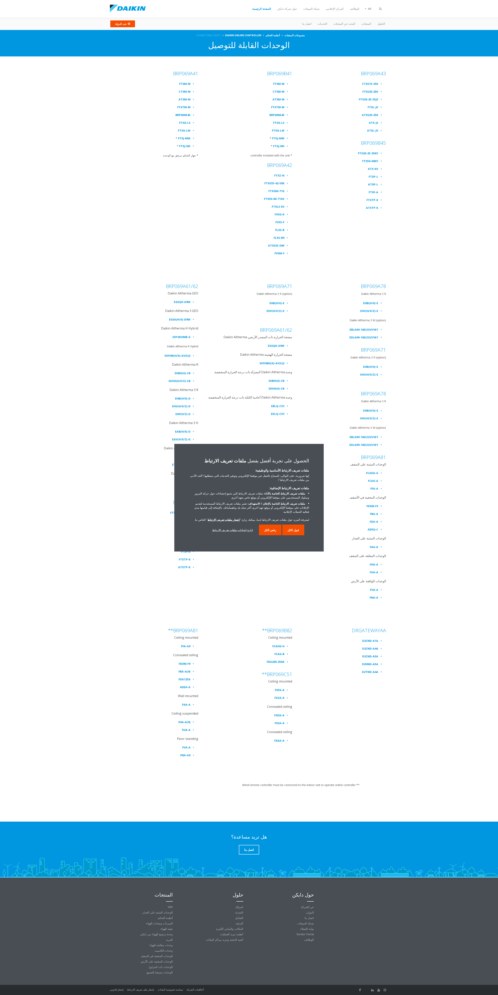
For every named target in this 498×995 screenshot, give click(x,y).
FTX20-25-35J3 (368, 99)
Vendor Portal (305, 934)
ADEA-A (185, 687)
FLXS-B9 (279, 238)
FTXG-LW (184, 130)
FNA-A (374, 597)
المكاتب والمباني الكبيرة (229, 929)
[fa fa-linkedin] (372, 990)
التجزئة (239, 912)
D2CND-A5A (370, 656)
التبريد (169, 939)
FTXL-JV (373, 107)
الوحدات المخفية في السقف (157, 956)
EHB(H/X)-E (276, 303)
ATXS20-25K (370, 115)
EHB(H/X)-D (182, 398)
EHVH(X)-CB (276, 388)
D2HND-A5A (370, 664)
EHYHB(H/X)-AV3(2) (177, 355)
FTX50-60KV (370, 161)
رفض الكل (270, 530)
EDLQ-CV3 (277, 414)
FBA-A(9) (184, 671)
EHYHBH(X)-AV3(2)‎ (272, 363)
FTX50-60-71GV (274, 199)
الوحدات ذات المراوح (161, 967)
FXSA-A (279, 723)
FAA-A (374, 547)
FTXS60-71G (276, 191)
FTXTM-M (183, 107)
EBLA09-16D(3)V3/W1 (364, 329)
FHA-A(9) (184, 722)
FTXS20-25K (370, 91)
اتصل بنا (306, 23)
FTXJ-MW (184, 138)
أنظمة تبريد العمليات (231, 934)
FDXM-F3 (372, 506)
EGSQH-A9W (182, 302)
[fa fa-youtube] (379, 990)
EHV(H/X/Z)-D (181, 406)
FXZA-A (279, 698)
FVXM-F (279, 253)
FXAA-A (279, 740)
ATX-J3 (373, 123)
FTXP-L (373, 176)
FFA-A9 (185, 646)
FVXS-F (279, 222)
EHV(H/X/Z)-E (275, 311)
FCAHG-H (278, 646)
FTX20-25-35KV (368, 153)
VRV (170, 907)
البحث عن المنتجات (344, 23)
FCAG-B (279, 654)
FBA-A (374, 514)
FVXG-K (279, 214)
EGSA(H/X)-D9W (179, 319)
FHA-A (374, 564)
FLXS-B (279, 230)
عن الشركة (307, 907)
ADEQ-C (373, 529)
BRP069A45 (182, 115)
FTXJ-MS (184, 146)
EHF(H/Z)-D (182, 414)
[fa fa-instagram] (385, 990)
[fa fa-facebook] (360, 990)
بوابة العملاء (307, 929)
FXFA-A (279, 690)
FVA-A (374, 590)
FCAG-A (373, 481)
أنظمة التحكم (165, 918)
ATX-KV (373, 169)
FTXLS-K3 (278, 206)
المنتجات (366, 23)
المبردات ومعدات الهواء (159, 923)
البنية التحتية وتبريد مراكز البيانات (224, 939)
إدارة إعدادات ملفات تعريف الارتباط (232, 530)
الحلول (381, 23)
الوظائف (309, 939)
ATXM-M (184, 99)
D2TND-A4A (370, 672)
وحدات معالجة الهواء (161, 945)
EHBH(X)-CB (182, 373)
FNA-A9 (185, 755)
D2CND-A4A (370, 648)
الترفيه (239, 923)
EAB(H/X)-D (182, 431)
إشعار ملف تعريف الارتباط (140, 989)
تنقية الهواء (166, 929)
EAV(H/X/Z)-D (181, 439)
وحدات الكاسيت (163, 950)
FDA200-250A (275, 662)
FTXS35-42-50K (274, 183)
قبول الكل (293, 530)
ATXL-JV (372, 130)
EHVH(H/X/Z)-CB (179, 381)
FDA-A (374, 521)
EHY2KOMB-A (181, 337)
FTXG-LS (184, 123)
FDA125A (184, 679)
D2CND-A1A (370, 641)
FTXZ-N (279, 175)
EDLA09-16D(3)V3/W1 (363, 337)
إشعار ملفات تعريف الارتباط (224, 519)
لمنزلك (239, 907)
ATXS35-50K (276, 245)
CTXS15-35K (370, 84)
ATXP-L (373, 184)
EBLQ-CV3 (277, 406)
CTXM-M (184, 91)
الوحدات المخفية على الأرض (157, 961)
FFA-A (374, 488)
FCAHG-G (372, 473)
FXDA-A (279, 715)
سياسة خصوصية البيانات (170, 989)
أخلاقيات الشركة (195, 989)
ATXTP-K (372, 208)
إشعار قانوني (117, 989)
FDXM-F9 (184, 664)
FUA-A (374, 572)
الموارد (310, 912)
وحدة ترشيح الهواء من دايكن (156, 934)
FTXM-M (184, 84)
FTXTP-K (372, 200)
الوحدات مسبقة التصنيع (160, 972)
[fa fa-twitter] (366, 990)
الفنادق (239, 918)
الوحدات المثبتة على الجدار (157, 912)
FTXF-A (373, 192)
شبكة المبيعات (305, 923)
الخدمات (322, 23)
